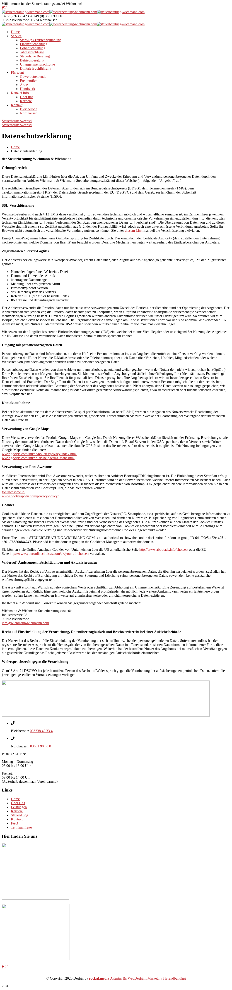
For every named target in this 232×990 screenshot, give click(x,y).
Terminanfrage (21, 827)
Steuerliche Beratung (35, 56)
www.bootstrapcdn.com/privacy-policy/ (30, 496)
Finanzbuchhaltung (33, 44)
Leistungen (19, 807)
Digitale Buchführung (35, 68)
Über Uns (18, 803)
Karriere (26, 101)
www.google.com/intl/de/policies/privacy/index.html (39, 454)
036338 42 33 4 (41, 731)
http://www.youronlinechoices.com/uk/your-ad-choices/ (49, 553)
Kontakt (16, 105)
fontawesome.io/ (13, 492)
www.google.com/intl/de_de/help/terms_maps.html (38, 458)
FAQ (14, 823)
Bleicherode (28, 109)
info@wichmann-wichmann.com (25, 623)
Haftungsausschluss (117, 974)
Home (15, 32)
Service (16, 36)
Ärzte (24, 85)
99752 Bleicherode (15, 20)
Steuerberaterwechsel (17, 121)
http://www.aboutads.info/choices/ (163, 549)
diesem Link (134, 230)
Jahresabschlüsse (32, 52)
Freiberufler (28, 81)
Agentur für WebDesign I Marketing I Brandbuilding (148, 978)
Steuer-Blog (19, 815)
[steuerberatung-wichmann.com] (25, 12)
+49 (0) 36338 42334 (17, 16)
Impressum (144, 974)
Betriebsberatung (32, 60)
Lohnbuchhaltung (32, 48)
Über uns (26, 97)
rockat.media (99, 978)
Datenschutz (88, 974)
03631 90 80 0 (40, 746)
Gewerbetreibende (33, 76)
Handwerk (27, 89)
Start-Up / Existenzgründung (40, 40)
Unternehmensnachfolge (37, 64)
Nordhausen (28, 113)
